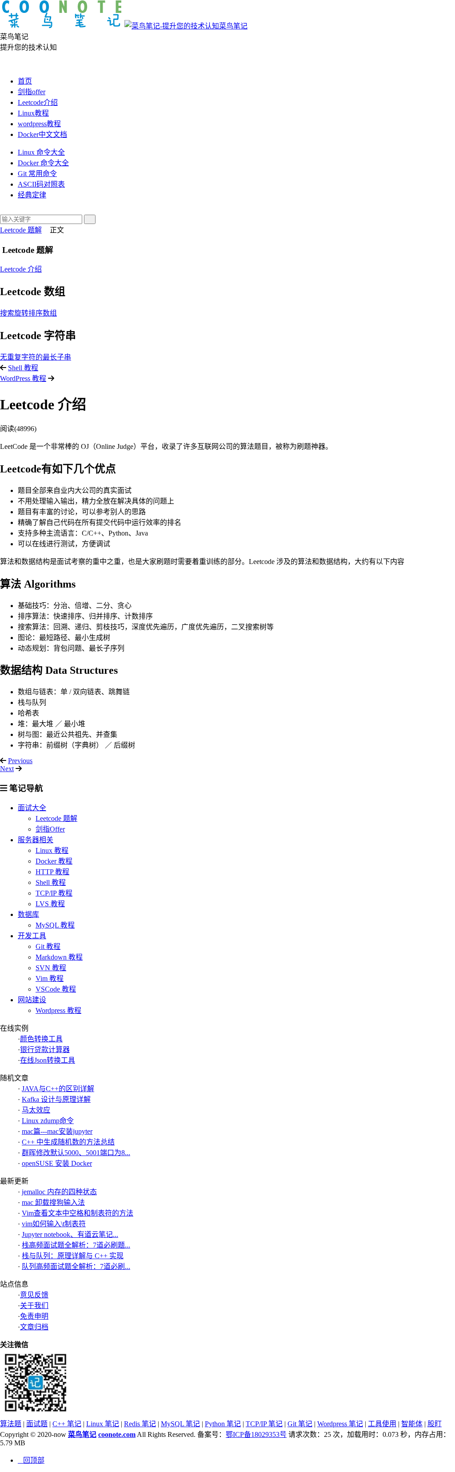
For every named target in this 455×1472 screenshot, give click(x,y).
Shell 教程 (23, 368)
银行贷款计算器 (45, 1049)
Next (7, 768)
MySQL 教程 (55, 925)
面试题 (37, 1424)
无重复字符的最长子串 (35, 357)
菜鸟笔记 (233, 26)
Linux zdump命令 (48, 1120)
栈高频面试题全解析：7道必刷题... (76, 1245)
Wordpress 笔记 (340, 1424)
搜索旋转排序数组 (28, 313)
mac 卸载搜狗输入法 (53, 1202)
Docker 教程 (54, 861)
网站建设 (32, 1000)
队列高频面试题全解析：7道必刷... (76, 1266)
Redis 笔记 (140, 1424)
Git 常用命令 (37, 173)
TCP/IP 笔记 (264, 1424)
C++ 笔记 (66, 1424)
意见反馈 (34, 1295)
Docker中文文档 (42, 134)
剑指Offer (50, 829)
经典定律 (32, 195)
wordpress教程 (39, 124)
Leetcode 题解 (21, 230)
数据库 (28, 914)
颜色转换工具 (41, 1039)
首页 (25, 81)
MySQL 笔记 (180, 1424)
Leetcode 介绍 (21, 269)
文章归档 (34, 1327)
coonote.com (117, 1434)
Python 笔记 (223, 1424)
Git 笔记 (299, 1424)
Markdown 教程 (59, 957)
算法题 (10, 1424)
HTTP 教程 (52, 872)
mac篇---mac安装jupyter (57, 1131)
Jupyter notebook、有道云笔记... (70, 1234)
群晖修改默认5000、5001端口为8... (76, 1152)
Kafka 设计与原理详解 (56, 1099)
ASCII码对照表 (41, 184)
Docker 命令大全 (43, 163)
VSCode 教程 (56, 989)
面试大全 (32, 808)
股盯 (434, 1424)
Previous (20, 760)
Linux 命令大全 (41, 152)
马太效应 (36, 1110)
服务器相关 (35, 840)
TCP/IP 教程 (54, 893)
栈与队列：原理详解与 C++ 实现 (73, 1256)
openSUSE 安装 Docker (57, 1163)
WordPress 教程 (23, 378)
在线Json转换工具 (47, 1060)
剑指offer (31, 92)
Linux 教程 (52, 850)
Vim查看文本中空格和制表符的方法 (77, 1213)
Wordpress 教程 (58, 1010)
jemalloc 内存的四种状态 (59, 1192)
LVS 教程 (50, 904)
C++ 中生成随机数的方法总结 (68, 1142)
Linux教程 (33, 113)
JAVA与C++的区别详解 (58, 1088)
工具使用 (382, 1424)
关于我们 (34, 1305)
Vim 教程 (50, 978)
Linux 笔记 (102, 1424)
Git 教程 (48, 946)
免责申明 (34, 1316)
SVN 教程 (51, 968)
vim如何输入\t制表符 (54, 1224)
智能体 (412, 1424)
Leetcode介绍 (38, 102)
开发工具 (32, 936)
